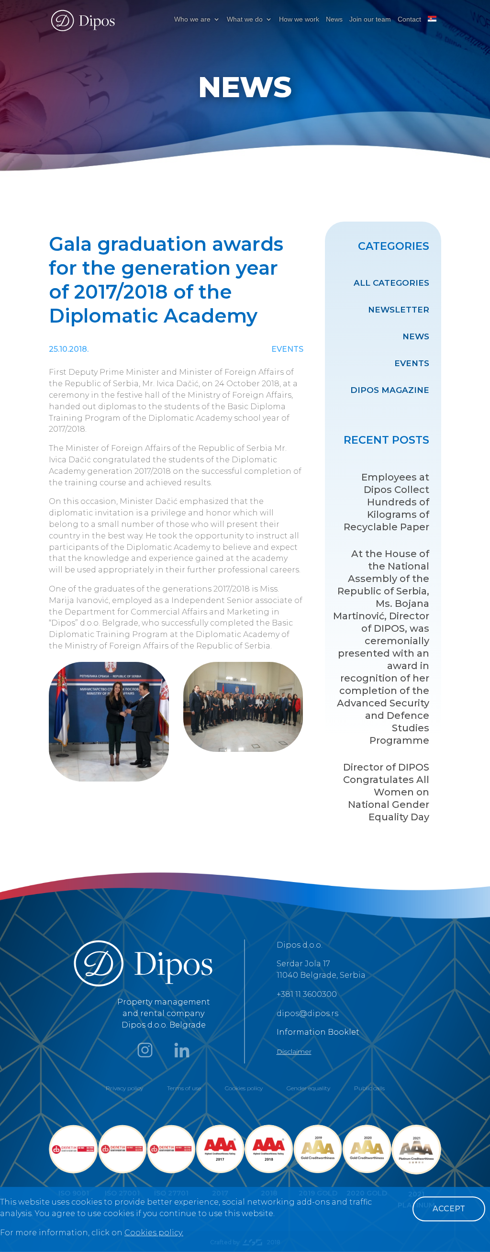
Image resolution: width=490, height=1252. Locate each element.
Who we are (192, 19)
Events (411, 363)
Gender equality (308, 1088)
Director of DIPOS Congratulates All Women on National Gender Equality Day (386, 792)
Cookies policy (244, 1088)
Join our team (370, 19)
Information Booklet (318, 1032)
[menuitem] (432, 27)
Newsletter (398, 309)
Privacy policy (124, 1088)
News (334, 19)
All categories (391, 283)
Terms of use (184, 1088)
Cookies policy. (153, 1232)
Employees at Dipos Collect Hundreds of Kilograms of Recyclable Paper (386, 502)
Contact (409, 19)
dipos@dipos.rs (307, 1013)
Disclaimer (294, 1051)
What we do (245, 19)
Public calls (369, 1088)
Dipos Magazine (389, 390)
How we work (299, 19)
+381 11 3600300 (307, 994)
